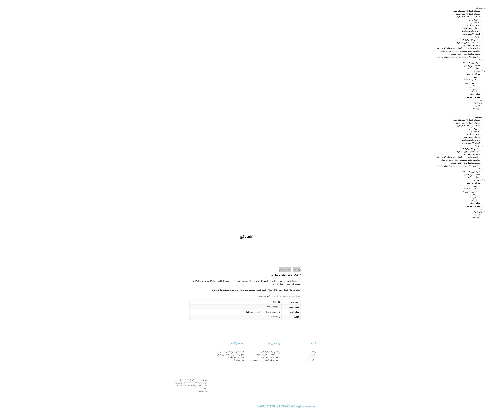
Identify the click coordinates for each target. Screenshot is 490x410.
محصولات (479, 8)
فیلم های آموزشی (473, 97)
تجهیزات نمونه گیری (472, 28)
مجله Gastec (475, 94)
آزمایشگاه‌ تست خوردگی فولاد (468, 43)
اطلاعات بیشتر (285, 270)
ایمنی (475, 77)
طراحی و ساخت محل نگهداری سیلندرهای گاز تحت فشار (457, 48)
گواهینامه (476, 108)
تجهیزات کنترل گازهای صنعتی (468, 14)
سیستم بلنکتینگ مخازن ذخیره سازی (465, 54)
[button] (367, 114)
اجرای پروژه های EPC (471, 63)
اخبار (481, 100)
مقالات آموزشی (473, 74)
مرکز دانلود (478, 103)
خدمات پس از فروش (472, 65)
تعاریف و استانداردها (469, 80)
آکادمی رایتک (478, 71)
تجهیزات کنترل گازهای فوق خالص (466, 11)
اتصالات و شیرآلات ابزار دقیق (468, 17)
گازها (475, 85)
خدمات (480, 60)
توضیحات (297, 270)
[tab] (297, 269)
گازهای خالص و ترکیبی (471, 34)
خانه (313, 343)
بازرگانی (474, 91)
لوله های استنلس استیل (470, 31)
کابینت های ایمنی (473, 25)
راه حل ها (479, 37)
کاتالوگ (477, 106)
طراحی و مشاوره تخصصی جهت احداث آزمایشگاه (460, 51)
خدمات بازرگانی (473, 68)
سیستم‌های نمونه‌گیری (471, 45)
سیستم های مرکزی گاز (471, 40)
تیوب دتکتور (475, 22)
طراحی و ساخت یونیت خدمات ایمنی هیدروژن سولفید (458, 57)
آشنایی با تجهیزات (470, 83)
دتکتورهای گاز (474, 20)
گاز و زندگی (472, 88)
